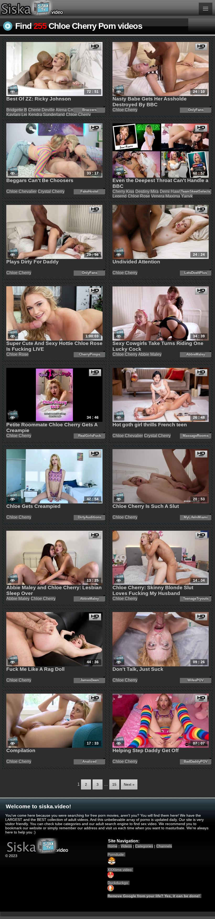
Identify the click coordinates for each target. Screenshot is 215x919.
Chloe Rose (139, 196)
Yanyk (187, 196)
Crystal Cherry (51, 191)
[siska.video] (54, 8)
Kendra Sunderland (46, 114)
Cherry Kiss (123, 191)
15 (114, 784)
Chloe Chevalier (21, 191)
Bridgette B (16, 110)
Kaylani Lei (16, 114)
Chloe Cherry (78, 114)
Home (112, 846)
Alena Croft (66, 110)
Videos (126, 846)
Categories (144, 846)
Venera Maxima (165, 196)
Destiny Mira (147, 191)
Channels (164, 846)
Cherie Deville (41, 110)
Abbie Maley (150, 354)
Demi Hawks (172, 191)
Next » (129, 784)
